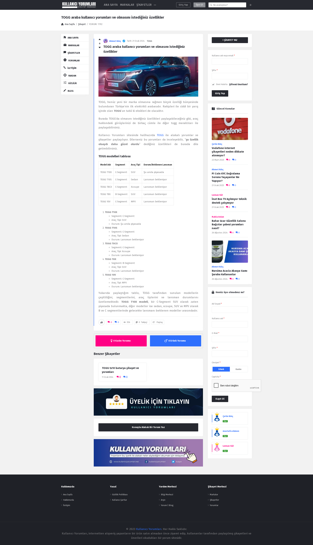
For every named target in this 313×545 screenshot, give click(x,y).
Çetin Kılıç (217, 144)
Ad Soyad (217, 304)
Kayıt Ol (220, 398)
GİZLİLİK (72, 83)
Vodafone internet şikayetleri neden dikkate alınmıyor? (228, 152)
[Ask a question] (306, 536)
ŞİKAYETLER (144, 5)
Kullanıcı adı (218, 318)
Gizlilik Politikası (120, 494)
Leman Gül (217, 195)
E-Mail (215, 333)
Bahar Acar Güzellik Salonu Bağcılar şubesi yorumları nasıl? (229, 224)
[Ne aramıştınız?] (211, 4)
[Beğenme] (100, 48)
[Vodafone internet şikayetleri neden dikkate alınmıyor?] (230, 130)
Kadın (238, 369)
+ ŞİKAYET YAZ (230, 40)
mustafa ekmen (231, 431)
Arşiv (163, 500)
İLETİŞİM (71, 68)
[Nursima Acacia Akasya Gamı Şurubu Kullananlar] (230, 252)
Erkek (221, 369)
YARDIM (72, 75)
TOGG (149, 41)
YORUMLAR (74, 60)
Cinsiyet (216, 362)
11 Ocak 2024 (107, 377)
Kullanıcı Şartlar (119, 500)
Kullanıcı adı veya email (223, 55)
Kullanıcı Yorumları (148, 529)
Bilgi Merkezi (167, 494)
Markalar (214, 494)
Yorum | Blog (167, 505)
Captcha (216, 377)
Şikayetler (214, 500)
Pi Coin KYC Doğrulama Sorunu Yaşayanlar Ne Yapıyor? (226, 177)
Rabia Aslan (218, 217)
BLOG (71, 91)
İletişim (66, 505)
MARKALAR (127, 5)
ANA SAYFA (111, 5)
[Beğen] (100, 39)
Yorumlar (214, 505)
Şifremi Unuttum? (238, 84)
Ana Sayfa (67, 494)
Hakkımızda (68, 500)
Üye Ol (199, 4)
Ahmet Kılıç (218, 169)
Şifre (215, 70)
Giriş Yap (183, 4)
